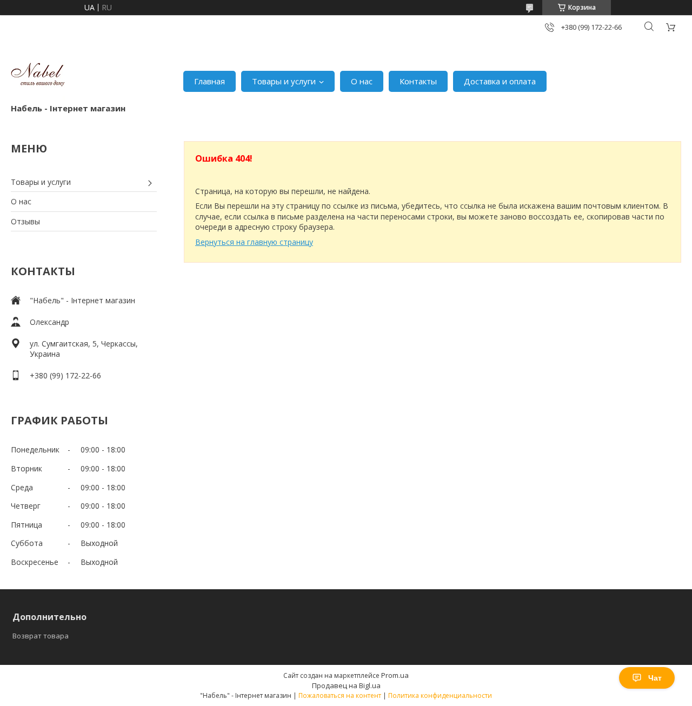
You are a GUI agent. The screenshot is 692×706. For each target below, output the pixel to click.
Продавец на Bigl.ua (346, 685)
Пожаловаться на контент (339, 695)
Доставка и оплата (500, 81)
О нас (361, 81)
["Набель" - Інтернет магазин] (38, 76)
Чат (655, 678)
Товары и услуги (284, 81)
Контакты (418, 81)
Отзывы (25, 221)
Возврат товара (40, 636)
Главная (209, 81)
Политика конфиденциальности (440, 695)
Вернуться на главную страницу (254, 242)
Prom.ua (395, 675)
